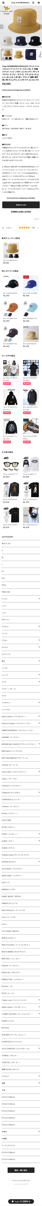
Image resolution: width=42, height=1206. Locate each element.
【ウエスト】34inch (8, 1118)
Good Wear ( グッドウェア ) (12, 869)
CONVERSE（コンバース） (11, 799)
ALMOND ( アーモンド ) (10, 737)
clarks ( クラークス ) (9, 779)
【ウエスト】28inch (8, 1097)
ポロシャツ (5, 620)
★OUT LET (6, 543)
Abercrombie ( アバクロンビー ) (14, 716)
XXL (3, 578)
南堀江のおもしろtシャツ (10, 1069)
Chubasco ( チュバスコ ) (11, 786)
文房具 (4, 1132)
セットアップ (6, 654)
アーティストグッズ (8, 1145)
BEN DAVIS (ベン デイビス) (12, 751)
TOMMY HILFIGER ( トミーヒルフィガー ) (17, 1014)
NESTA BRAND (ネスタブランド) (14, 952)
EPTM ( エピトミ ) (8, 827)
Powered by (18, 1184)
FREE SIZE (6, 592)
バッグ (4, 682)
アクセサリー (6, 703)
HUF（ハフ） (6, 883)
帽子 (3, 661)
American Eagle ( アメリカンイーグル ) (16, 723)
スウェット (5, 627)
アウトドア (5, 1076)
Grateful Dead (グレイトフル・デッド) (15, 855)
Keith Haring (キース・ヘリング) (13, 910)
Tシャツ (4, 599)
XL (3, 571)
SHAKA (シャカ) (8, 1021)
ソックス (5, 668)
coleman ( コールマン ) (10, 806)
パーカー (5, 633)
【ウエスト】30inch (8, 1104)
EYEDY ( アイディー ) (9, 834)
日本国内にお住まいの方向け (21, 212)
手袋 (3, 1090)
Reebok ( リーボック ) (10, 966)
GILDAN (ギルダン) (9, 862)
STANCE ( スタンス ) (9, 1055)
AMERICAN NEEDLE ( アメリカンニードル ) (17, 730)
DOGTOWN (6, 820)
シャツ (4, 606)
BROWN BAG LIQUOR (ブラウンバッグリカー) (19, 744)
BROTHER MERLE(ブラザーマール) (15, 758)
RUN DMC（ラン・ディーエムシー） (14, 1035)
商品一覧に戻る (21, 1170)
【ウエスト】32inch (8, 1111)
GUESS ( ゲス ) (8, 841)
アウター (5, 640)
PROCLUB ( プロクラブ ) (11, 972)
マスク (4, 696)
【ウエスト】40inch (8, 1159)
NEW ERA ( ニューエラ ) (11, 959)
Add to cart (21, 205)
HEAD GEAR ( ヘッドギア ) (12, 876)
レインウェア (6, 710)
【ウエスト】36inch (8, 1125)
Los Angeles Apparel (10, 931)
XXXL (4, 585)
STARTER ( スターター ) (11, 1062)
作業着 (4, 1139)
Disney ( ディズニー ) (10, 813)
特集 (3, 1083)
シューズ (5, 675)
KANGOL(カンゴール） (10, 903)
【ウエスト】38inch (8, 1152)
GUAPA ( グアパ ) (8, 848)
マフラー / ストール (9, 689)
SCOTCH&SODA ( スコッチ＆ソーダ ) (16, 1049)
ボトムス (5, 647)
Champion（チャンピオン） (11, 793)
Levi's (4, 924)
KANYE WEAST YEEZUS (11, 896)
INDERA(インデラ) (8, 889)
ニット (4, 613)
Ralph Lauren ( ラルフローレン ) (14, 1007)
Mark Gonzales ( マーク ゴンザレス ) (16, 945)
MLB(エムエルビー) (9, 938)
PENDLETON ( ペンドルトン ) (13, 979)
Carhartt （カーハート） (10, 765)
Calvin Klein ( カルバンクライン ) (14, 772)
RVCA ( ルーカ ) (8, 993)
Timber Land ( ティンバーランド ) (14, 1000)
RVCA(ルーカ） (7, 986)
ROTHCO (5, 1028)
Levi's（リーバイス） (9, 917)
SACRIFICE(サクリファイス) (12, 1042)
